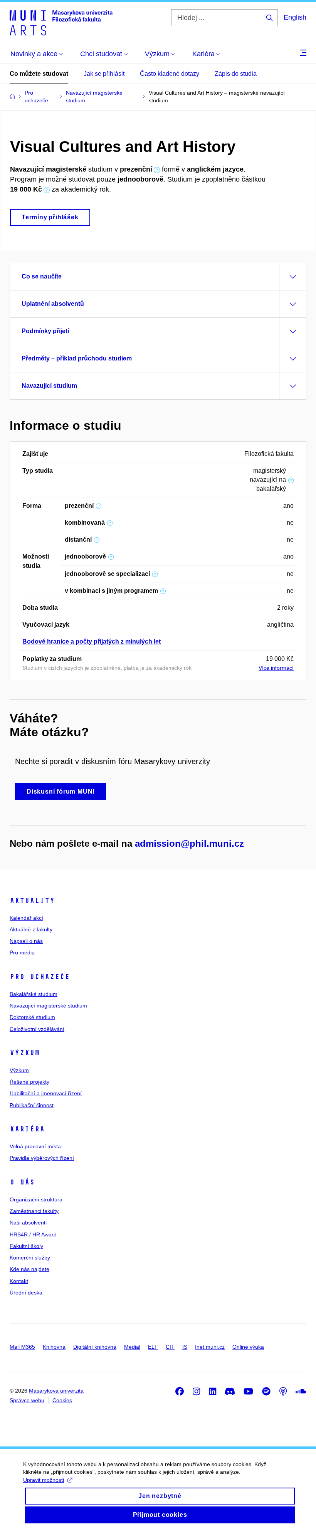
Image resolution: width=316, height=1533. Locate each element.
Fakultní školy (26, 1246)
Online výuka (248, 1347)
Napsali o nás (26, 941)
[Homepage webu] (61, 22)
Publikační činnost (32, 1105)
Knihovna (54, 1347)
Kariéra (27, 1129)
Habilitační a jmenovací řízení (46, 1093)
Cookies (62, 1400)
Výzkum (25, 1053)
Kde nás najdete (29, 1269)
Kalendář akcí (26, 918)
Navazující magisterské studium (48, 1006)
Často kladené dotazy (169, 73)
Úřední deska (26, 1292)
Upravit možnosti (43, 1480)
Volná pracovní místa (35, 1146)
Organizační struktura (36, 1199)
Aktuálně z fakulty (31, 929)
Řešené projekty (29, 1082)
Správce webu (27, 1400)
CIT (170, 1347)
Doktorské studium (32, 1017)
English (295, 17)
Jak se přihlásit (104, 73)
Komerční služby (30, 1257)
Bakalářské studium (33, 994)
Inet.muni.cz (210, 1347)
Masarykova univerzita (56, 1391)
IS (184, 1347)
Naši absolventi (28, 1222)
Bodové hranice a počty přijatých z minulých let (91, 641)
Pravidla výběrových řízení (42, 1158)
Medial (132, 1347)
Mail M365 (22, 1347)
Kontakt (19, 1281)
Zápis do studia (236, 73)
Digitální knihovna (94, 1347)
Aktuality (32, 900)
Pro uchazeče (40, 977)
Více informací (276, 668)
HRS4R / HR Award (33, 1234)
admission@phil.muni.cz (189, 843)
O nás (22, 1182)
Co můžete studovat (39, 73)
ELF (153, 1347)
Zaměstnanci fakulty (34, 1211)
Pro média (22, 952)
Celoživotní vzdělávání (37, 1029)
